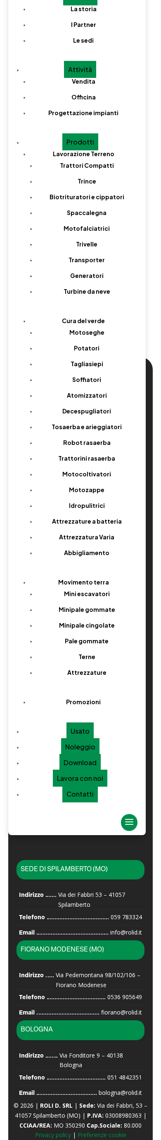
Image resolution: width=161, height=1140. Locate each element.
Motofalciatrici (87, 228)
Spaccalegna (87, 212)
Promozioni (83, 701)
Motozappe (86, 489)
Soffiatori (86, 379)
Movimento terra (83, 582)
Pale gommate (87, 641)
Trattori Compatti (87, 165)
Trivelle (86, 244)
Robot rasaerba (87, 442)
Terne (86, 656)
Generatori (87, 275)
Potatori (86, 348)
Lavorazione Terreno (83, 153)
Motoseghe (86, 332)
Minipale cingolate (87, 625)
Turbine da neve (87, 291)
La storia (84, 8)
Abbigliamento (86, 552)
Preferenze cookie (102, 1135)
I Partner (83, 24)
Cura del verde (83, 320)
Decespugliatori (86, 411)
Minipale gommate (87, 609)
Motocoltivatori (86, 474)
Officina (83, 97)
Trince (87, 181)
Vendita (83, 81)
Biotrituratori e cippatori (87, 196)
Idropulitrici (87, 505)
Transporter (87, 259)
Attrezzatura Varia (86, 537)
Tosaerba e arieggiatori (87, 426)
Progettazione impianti (83, 112)
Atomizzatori (87, 395)
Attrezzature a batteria (87, 521)
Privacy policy (53, 1135)
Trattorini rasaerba (86, 458)
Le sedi (83, 40)
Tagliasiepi (87, 363)
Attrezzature (87, 672)
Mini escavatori (87, 593)
